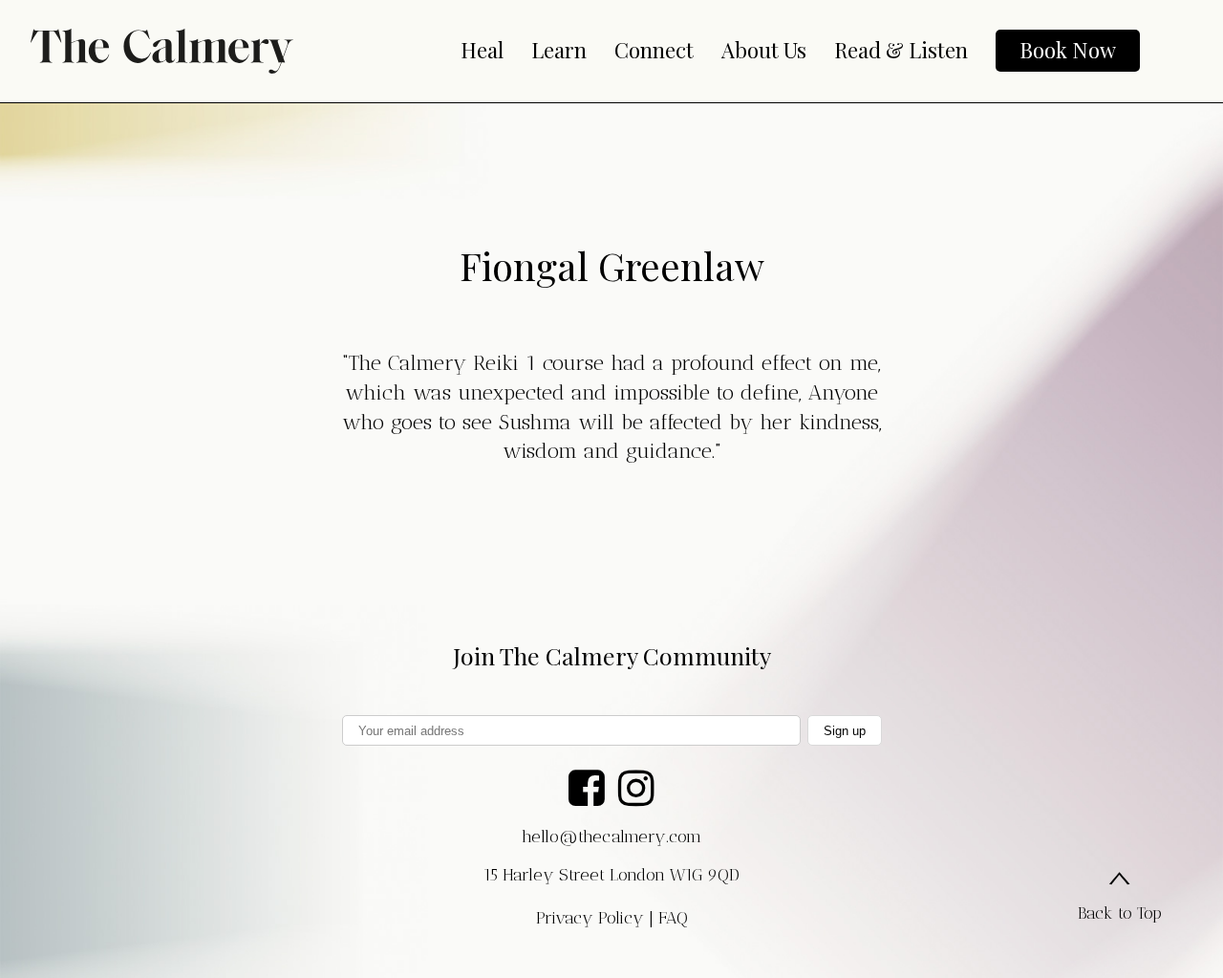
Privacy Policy (590, 917)
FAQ (673, 917)
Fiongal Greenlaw (612, 265)
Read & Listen (901, 49)
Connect (654, 49)
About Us (763, 49)
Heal (482, 49)
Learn (559, 49)
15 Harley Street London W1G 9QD (611, 874)
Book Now (1067, 49)
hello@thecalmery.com (611, 836)
